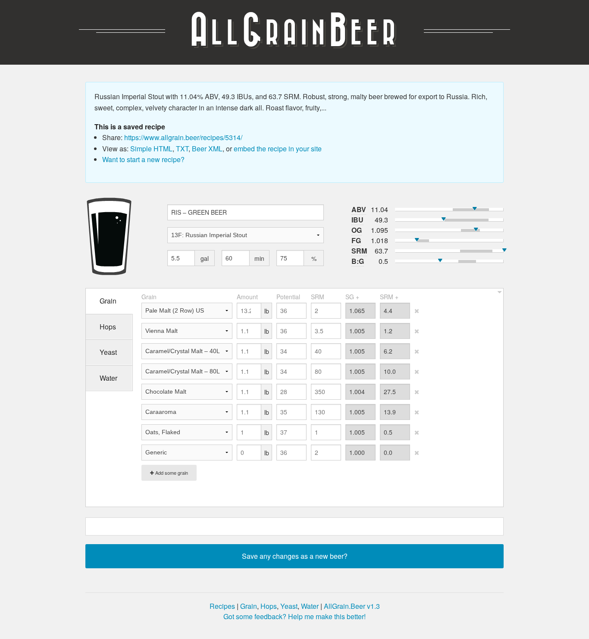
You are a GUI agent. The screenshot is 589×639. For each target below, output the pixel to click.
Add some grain (171, 472)
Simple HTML (151, 148)
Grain (248, 606)
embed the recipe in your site (278, 148)
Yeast (289, 606)
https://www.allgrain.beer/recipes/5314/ (183, 137)
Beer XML (207, 148)
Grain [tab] (108, 301)
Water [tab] (108, 378)
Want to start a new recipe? (143, 159)
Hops (268, 606)
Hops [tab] (108, 327)
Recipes (222, 606)
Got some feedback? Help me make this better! (294, 616)
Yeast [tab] (108, 352)
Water (310, 606)
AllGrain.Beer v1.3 (352, 606)
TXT (182, 148)
